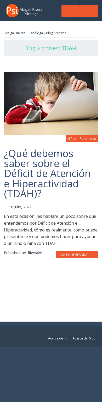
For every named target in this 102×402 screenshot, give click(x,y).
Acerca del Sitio (84, 338)
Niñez (71, 138)
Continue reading (74, 254)
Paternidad (88, 138)
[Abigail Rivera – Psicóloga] (25, 10)
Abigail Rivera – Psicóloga (24, 33)
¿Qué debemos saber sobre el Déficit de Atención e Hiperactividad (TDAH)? (47, 173)
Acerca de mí (57, 338)
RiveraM (35, 252)
